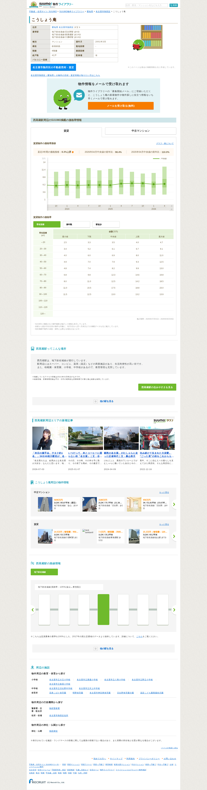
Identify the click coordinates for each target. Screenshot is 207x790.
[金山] (83, 609)
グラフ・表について (165, 143)
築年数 (69, 224)
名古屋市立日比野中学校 (60, 688)
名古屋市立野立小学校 (142, 680)
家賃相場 (109, 764)
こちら (139, 636)
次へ (173, 610)
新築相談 (70, 770)
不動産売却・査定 (59, 770)
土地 (171, 764)
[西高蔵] (103, 609)
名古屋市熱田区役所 (58, 715)
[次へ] (173, 504)
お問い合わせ (170, 759)
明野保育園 (78, 693)
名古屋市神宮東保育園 (100, 693)
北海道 (31, 773)
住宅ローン (94, 770)
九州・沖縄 (82, 773)
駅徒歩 (99, 224)
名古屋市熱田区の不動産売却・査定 (53, 67)
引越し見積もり (82, 770)
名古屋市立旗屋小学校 (59, 684)
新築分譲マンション (122, 764)
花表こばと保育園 (57, 693)
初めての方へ (99, 759)
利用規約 (130, 759)
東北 (37, 773)
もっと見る (164, 492)
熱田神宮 (53, 731)
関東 (42, 773)
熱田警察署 (54, 708)
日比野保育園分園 (125, 693)
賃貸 (64, 764)
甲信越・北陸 (51, 773)
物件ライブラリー (107, 770)
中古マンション (137, 764)
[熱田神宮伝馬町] (143, 609)
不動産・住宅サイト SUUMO (43, 11)
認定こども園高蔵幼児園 (151, 693)
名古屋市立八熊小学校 (114, 680)
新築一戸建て (150, 764)
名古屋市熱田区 (103, 11)
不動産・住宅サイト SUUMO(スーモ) (44, 764)
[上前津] (44, 609)
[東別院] (64, 609)
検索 (175, 5)
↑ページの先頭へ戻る (169, 748)
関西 (65, 773)
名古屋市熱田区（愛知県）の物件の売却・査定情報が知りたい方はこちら (65, 75)
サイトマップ (116, 759)
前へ (33, 610)
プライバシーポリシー (149, 759)
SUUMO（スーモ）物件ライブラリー (51, 5)
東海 (60, 773)
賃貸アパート (86, 764)
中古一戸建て (163, 764)
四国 (70, 773)
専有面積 (40, 224)
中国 (75, 773)
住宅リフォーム (44, 770)
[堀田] (162, 609)
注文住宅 (32, 770)
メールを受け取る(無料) (121, 105)
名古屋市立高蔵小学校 (87, 680)
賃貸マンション (73, 764)
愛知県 (90, 11)
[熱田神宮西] (123, 609)
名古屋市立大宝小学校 (59, 680)
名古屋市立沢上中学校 (89, 688)
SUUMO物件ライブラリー (71, 11)
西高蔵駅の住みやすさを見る (157, 387)
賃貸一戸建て (98, 764)
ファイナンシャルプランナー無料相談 (131, 770)
